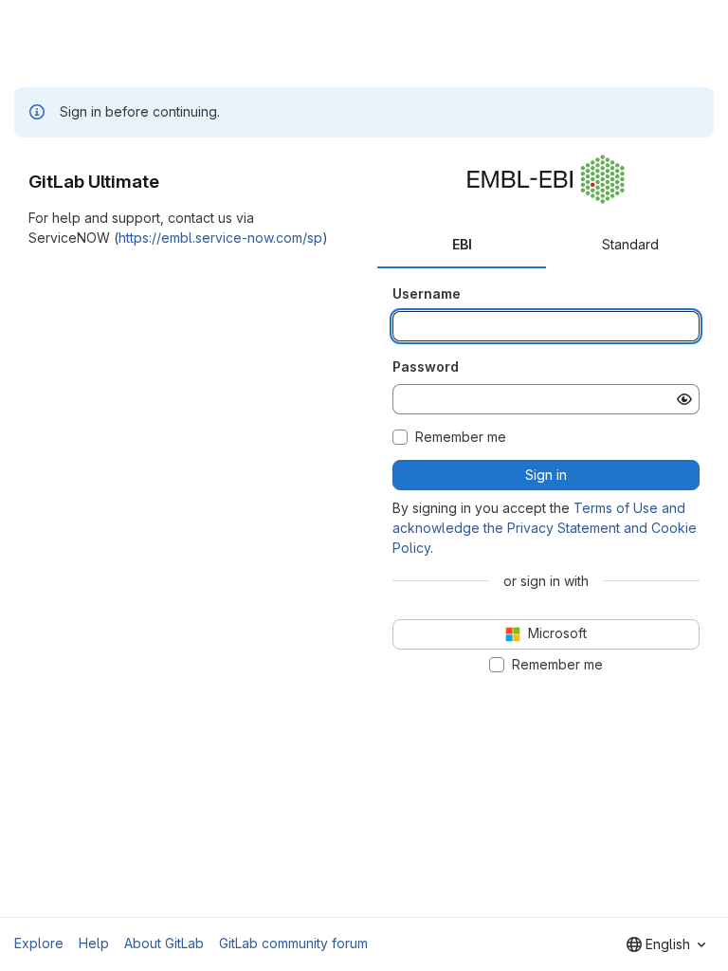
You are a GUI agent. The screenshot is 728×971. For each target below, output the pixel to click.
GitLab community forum (293, 943)
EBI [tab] (462, 244)
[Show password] (684, 399)
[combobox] (666, 944)
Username (426, 293)
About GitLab (164, 943)
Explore (39, 943)
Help (94, 943)
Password (425, 366)
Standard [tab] (630, 244)
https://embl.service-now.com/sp (220, 237)
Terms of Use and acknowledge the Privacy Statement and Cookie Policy (544, 528)
